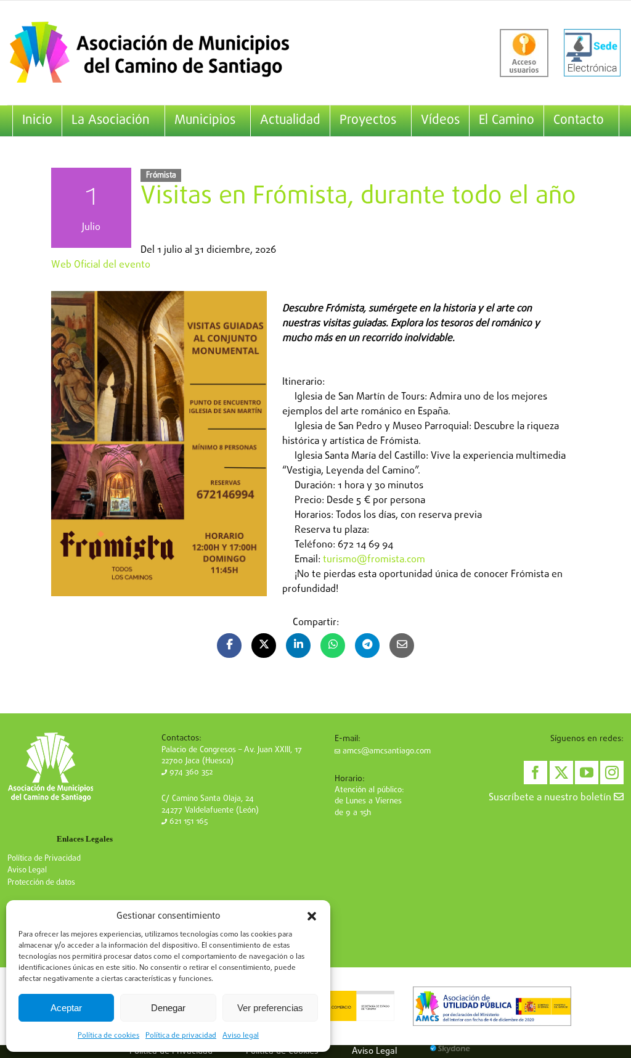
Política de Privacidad (44, 858)
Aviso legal (240, 1035)
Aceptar (66, 1008)
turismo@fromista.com (374, 559)
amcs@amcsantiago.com (385, 751)
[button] (312, 916)
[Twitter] (561, 772)
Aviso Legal (27, 870)
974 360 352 (190, 772)
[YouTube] (586, 772)
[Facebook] (535, 772)
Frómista (161, 175)
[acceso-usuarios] (524, 53)
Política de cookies (108, 1035)
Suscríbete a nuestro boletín (551, 797)
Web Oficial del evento (100, 265)
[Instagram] (612, 772)
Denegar (168, 1008)
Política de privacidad (180, 1035)
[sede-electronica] (592, 53)
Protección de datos (41, 882)
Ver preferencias (270, 1008)
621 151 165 (187, 821)
